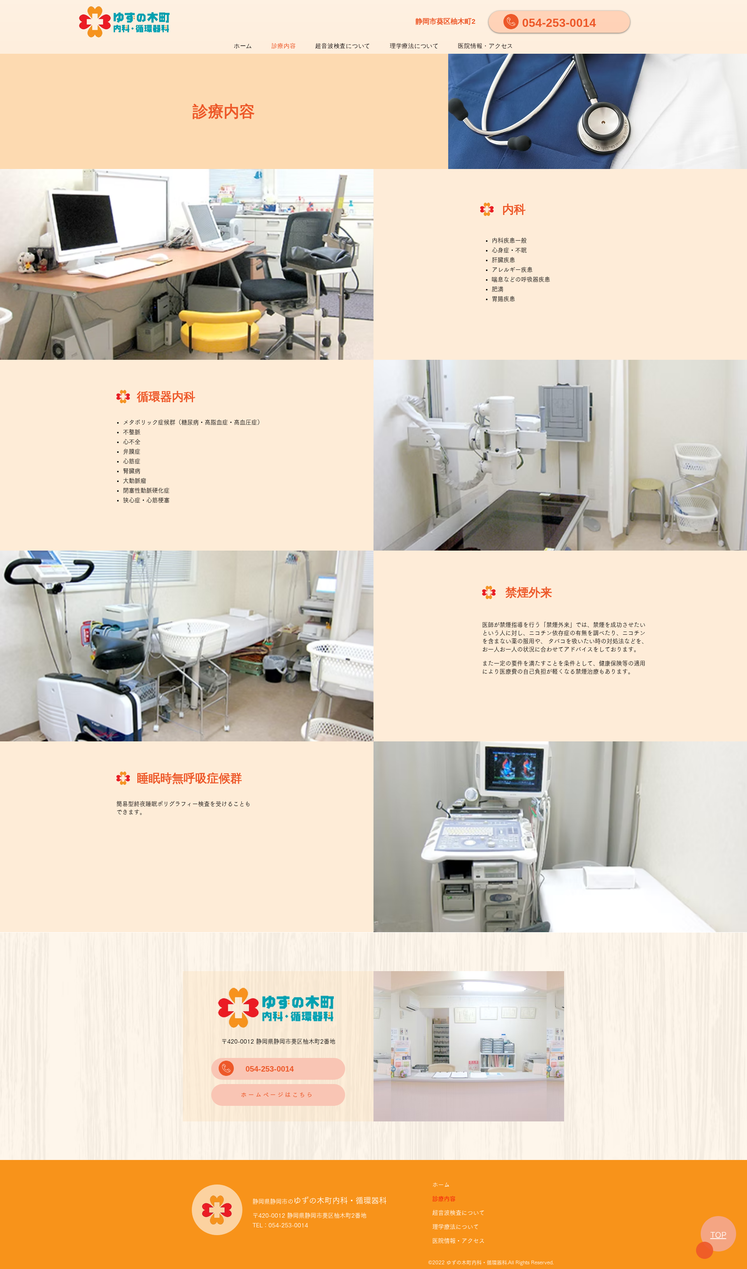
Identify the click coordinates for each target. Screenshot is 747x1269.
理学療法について (455, 1227)
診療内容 (444, 1199)
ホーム (441, 1185)
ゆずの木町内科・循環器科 (320, 1200)
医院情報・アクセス (458, 1241)
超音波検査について (458, 1213)
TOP (718, 1235)
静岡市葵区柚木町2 (445, 21)
